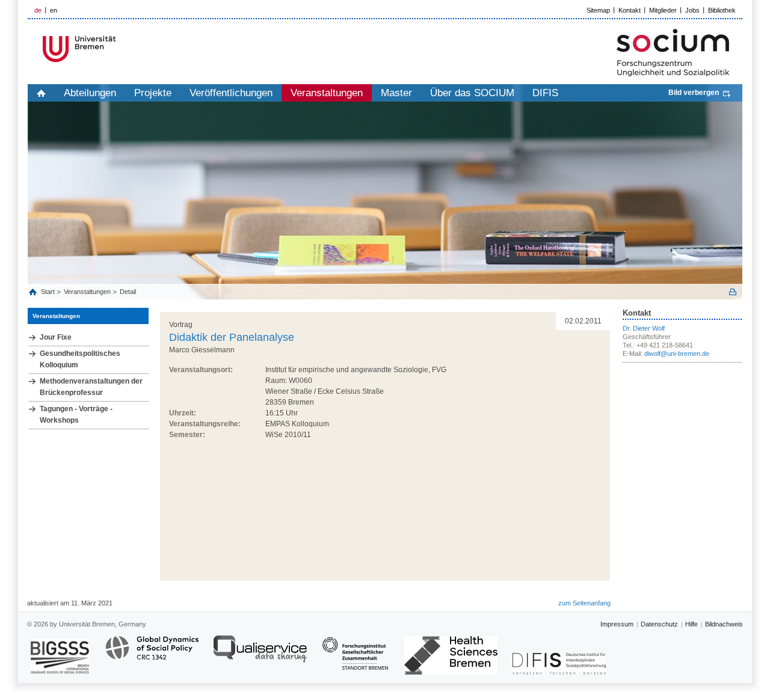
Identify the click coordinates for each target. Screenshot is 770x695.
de (38, 10)
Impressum (616, 624)
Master (396, 93)
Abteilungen (90, 93)
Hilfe (691, 624)
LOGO (119, 49)
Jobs (692, 10)
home (41, 93)
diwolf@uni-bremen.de (676, 353)
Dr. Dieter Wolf (644, 328)
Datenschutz (659, 624)
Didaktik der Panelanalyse (231, 337)
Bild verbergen (693, 92)
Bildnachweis (724, 624)
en (53, 10)
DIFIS (545, 93)
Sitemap (598, 10)
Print (732, 292)
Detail (128, 291)
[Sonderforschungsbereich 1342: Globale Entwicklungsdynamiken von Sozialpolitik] (152, 654)
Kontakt (629, 10)
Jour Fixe (56, 337)
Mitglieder (663, 10)
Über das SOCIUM (472, 93)
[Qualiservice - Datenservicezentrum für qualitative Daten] (260, 654)
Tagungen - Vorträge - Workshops (76, 414)
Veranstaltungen (327, 93)
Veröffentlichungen (231, 93)
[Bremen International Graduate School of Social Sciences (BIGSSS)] (60, 657)
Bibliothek (722, 10)
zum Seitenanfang (584, 603)
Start (49, 291)
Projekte (152, 93)
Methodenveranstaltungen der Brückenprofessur (91, 387)
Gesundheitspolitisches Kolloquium (80, 359)
